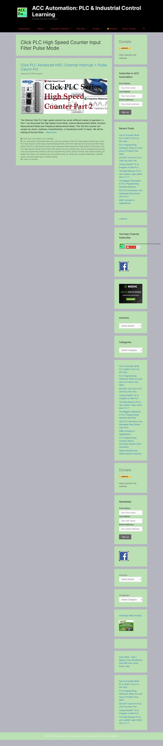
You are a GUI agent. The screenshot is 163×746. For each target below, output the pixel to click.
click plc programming (70, 149)
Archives (123, 575)
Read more (51, 132)
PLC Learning (48, 139)
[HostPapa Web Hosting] (126, 630)
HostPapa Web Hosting (130, 615)
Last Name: (124, 91)
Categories (124, 595)
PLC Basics (37, 139)
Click (25, 139)
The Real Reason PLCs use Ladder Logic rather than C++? (130, 174)
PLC (30, 139)
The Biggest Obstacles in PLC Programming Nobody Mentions (130, 184)
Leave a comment (30, 159)
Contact (96, 29)
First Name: (125, 83)
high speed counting (93, 151)
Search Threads (129, 29)
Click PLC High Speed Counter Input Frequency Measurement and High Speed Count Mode (63, 146)
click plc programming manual (92, 149)
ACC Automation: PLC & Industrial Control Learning (86, 11)
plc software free (43, 154)
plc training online (58, 154)
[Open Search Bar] (144, 28)
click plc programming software (33, 151)
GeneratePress (111, 736)
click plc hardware (62, 141)
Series (40, 29)
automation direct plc (45, 141)
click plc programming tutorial (59, 151)
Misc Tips (81, 29)
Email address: (126, 99)
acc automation (29, 141)
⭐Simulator (112, 29)
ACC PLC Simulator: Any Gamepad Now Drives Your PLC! (130, 193)
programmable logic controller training (42, 157)
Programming (24, 29)
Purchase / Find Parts (60, 29)
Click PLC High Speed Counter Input (84, 141)
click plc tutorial (78, 151)
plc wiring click (72, 154)
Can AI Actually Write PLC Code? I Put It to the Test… (129, 138)
